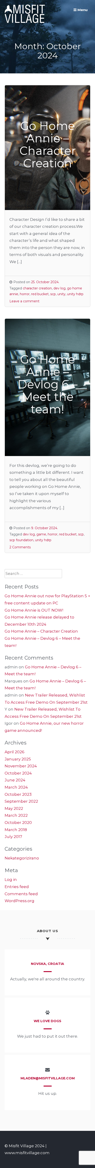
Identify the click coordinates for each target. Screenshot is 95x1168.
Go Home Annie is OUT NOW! (34, 610)
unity (61, 294)
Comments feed (21, 894)
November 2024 (21, 766)
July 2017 (13, 836)
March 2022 (16, 815)
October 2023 (18, 794)
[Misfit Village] (25, 21)
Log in (11, 879)
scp (53, 294)
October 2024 (18, 773)
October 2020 (18, 822)
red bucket (40, 294)
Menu (82, 10)
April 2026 (14, 752)
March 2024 (16, 787)
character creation (37, 288)
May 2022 (14, 808)
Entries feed (17, 886)
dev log (59, 288)
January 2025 (18, 759)
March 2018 (16, 829)
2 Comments (20, 547)
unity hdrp (75, 294)
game (41, 534)
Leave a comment (24, 301)
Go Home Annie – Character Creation (41, 631)
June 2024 (15, 780)
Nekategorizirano (22, 858)
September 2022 (21, 801)
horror (25, 294)
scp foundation (21, 540)
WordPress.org (19, 900)
